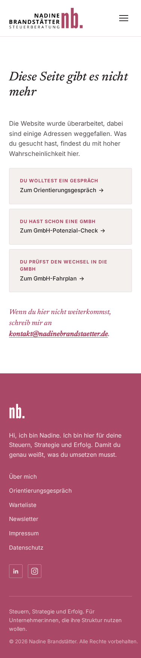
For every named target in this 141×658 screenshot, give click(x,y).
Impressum (24, 533)
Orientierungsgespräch (40, 490)
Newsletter (23, 518)
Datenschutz (26, 547)
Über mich (23, 476)
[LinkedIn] (16, 571)
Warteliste (22, 505)
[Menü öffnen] (124, 18)
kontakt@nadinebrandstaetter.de (58, 334)
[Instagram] (34, 571)
